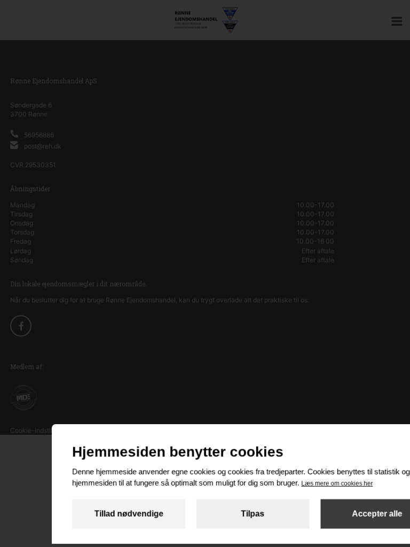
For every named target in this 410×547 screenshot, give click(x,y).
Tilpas (253, 514)
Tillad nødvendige (128, 514)
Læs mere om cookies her (337, 483)
